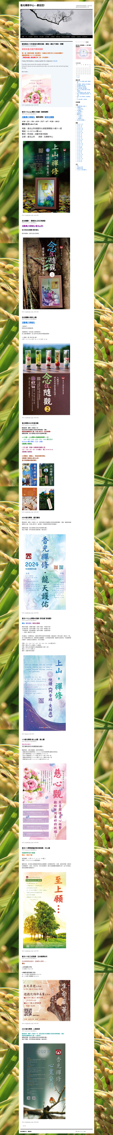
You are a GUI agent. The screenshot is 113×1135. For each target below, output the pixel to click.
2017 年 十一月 (80, 145)
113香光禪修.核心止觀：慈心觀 (33, 739)
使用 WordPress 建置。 (81, 1131)
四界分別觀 (80, 109)
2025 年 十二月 (80, 124)
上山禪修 (80, 116)
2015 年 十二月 (80, 154)
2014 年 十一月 (80, 158)
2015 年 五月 (79, 156)
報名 (23, 623)
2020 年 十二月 (80, 132)
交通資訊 (79, 36)
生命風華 (30, 36)
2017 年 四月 (79, 147)
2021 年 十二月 (80, 129)
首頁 (23, 36)
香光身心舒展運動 (66, 36)
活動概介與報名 (28, 117)
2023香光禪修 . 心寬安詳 (31, 1029)
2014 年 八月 (79, 160)
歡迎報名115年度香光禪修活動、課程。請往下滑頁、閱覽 (42, 44)
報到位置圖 (49, 117)
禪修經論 (36, 36)
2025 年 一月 (79, 125)
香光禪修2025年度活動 (30, 423)
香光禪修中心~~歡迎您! (32, 5)
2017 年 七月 (79, 146)
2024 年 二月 (79, 127)
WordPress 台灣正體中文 (82, 169)
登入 (78, 165)
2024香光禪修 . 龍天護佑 (31, 517)
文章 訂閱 (80, 167)
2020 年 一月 (79, 135)
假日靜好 (80, 111)
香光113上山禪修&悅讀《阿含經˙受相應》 (37, 618)
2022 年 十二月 (80, 128)
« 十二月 (77, 77)
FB (26, 36)
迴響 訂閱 (80, 168)
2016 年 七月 (79, 150)
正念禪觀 (47, 36)
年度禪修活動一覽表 (29, 105)
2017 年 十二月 (80, 143)
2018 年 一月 (79, 142)
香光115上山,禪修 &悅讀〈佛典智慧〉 (35, 112)
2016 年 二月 (79, 153)
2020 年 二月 (79, 133)
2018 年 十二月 (80, 139)
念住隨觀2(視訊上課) (29, 317)
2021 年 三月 (79, 131)
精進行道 (58, 36)
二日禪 (79, 117)
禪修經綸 (79, 113)
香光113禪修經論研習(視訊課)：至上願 (36, 848)
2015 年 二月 (79, 157)
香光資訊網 (84, 36)
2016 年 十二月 (80, 149)
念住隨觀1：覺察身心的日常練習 (33, 221)
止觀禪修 (53, 36)
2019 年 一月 (79, 138)
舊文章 (24, 1125)
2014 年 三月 (79, 161)
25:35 (55, 61)
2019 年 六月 (79, 136)
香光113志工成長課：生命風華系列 (34, 956)
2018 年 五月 (79, 140)
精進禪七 (80, 118)
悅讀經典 (73, 36)
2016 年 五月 (79, 151)
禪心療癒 (42, 36)
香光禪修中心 (34, 46)
